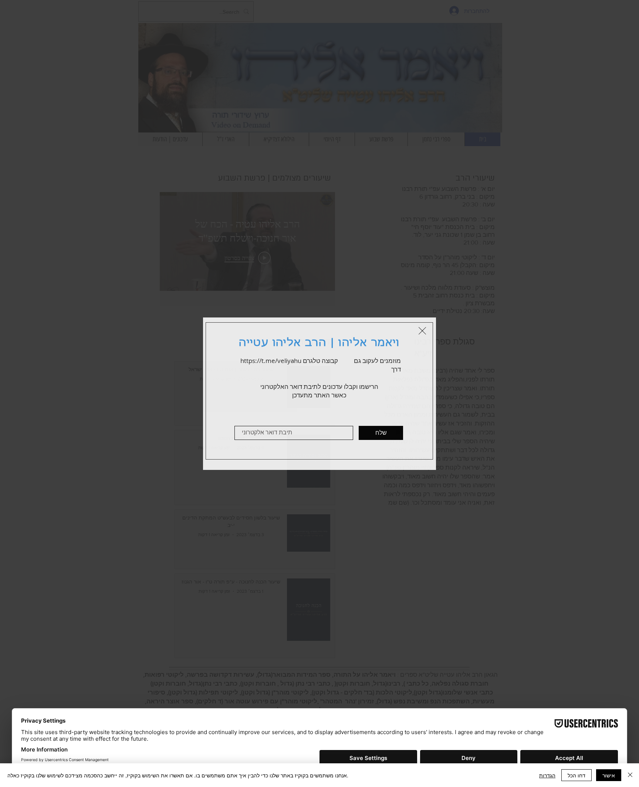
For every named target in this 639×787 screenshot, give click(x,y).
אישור (608, 775)
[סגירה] (630, 775)
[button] (422, 330)
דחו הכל (576, 775)
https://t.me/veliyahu (270, 360)
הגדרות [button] (547, 775)
